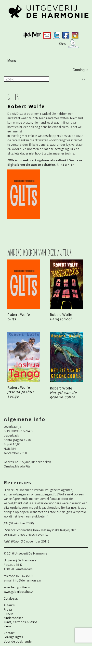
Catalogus (80, 69)
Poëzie (8, 614)
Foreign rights (13, 637)
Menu (11, 60)
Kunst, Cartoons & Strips (20, 622)
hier (70, 165)
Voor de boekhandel (18, 641)
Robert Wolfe (26, 106)
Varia (7, 626)
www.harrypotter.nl (17, 587)
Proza (8, 609)
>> (83, 78)
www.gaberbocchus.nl (19, 592)
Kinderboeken (13, 618)
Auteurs (9, 605)
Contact (9, 633)
